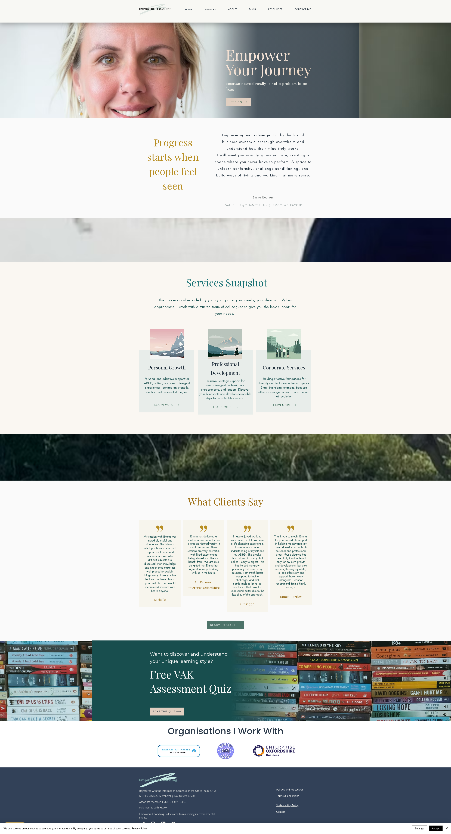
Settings (419, 828)
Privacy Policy (139, 828)
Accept (436, 828)
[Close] (447, 828)
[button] (210, 9)
